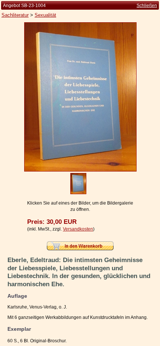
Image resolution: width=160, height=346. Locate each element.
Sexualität (45, 15)
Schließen (147, 5)
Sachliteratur (15, 15)
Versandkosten (78, 229)
